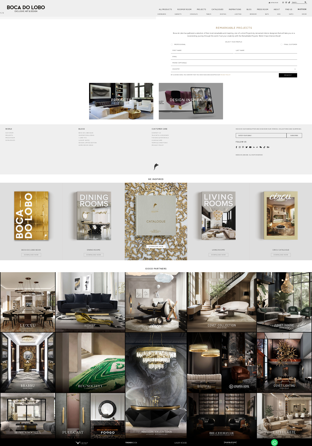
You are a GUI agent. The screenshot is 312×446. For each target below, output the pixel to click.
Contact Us (156, 133)
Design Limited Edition (88, 143)
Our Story (9, 133)
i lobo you (83, 138)
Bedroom (253, 14)
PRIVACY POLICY (225, 74)
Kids (278, 14)
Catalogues (217, 9)
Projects (201, 9)
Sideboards (161, 14)
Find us (288, 9)
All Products (165, 9)
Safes (291, 14)
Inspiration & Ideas (86, 135)
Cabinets (178, 14)
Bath (267, 14)
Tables (208, 14)
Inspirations (235, 9)
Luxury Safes (84, 140)
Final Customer (290, 44)
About (277, 9)
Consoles (194, 14)
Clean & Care (157, 140)
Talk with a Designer (160, 135)
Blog (249, 9)
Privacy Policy (158, 145)
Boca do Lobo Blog (86, 133)
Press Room (262, 9)
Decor (304, 14)
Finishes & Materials (160, 138)
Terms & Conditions (159, 143)
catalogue (274, 2)
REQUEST (288, 75)
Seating (223, 14)
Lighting (238, 14)
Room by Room (184, 9)
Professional (180, 44)
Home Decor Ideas (86, 145)
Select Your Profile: (234, 42)
